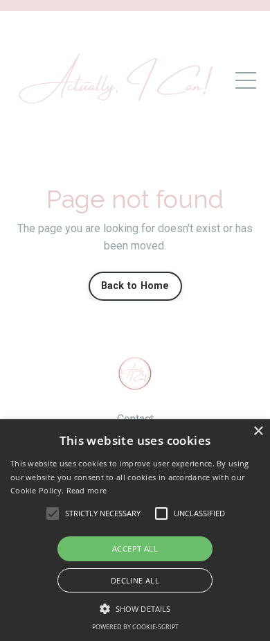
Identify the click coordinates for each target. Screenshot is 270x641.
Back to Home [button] (135, 286)
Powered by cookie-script (135, 626)
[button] (135, 608)
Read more (86, 490)
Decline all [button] (135, 580)
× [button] (258, 431)
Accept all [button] (135, 548)
